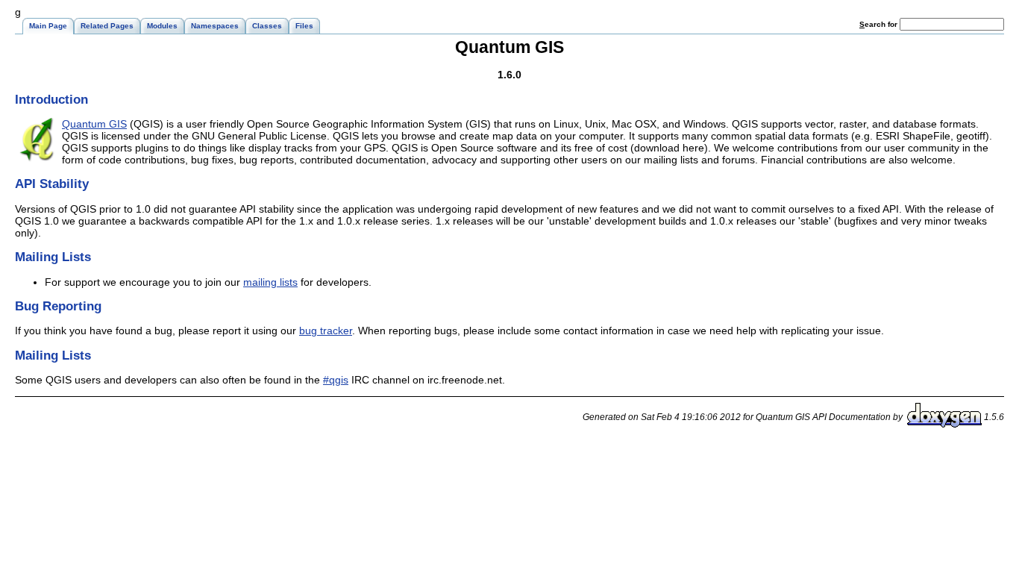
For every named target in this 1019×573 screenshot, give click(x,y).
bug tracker (325, 330)
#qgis (335, 380)
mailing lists (270, 282)
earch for (879, 24)
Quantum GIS (94, 124)
